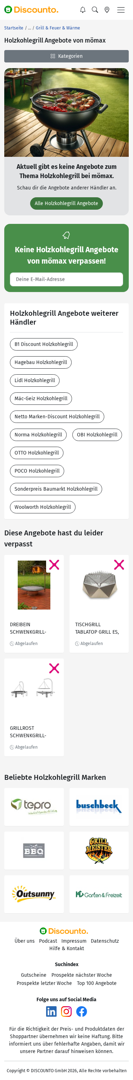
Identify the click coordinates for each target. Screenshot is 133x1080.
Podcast (48, 941)
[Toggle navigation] (121, 10)
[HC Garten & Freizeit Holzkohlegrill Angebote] (99, 894)
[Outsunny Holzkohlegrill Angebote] (34, 894)
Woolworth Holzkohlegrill (43, 507)
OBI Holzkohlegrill (97, 435)
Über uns (25, 941)
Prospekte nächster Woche (81, 975)
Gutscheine (33, 975)
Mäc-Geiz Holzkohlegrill (41, 399)
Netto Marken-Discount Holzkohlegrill (57, 417)
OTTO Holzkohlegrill (37, 453)
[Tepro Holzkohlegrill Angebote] (34, 807)
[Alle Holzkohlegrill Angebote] (66, 112)
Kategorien (70, 56)
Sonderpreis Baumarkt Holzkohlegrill (56, 489)
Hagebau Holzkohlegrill (41, 362)
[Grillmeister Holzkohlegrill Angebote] (99, 850)
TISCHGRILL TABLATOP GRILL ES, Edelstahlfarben (97, 629)
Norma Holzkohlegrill (38, 435)
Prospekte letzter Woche (44, 983)
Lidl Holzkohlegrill (35, 381)
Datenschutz (105, 941)
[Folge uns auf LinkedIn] (51, 1011)
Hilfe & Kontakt (66, 949)
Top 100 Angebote (97, 983)
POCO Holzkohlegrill (37, 471)
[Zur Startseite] (34, 10)
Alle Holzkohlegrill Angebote (66, 203)
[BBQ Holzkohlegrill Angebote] (34, 850)
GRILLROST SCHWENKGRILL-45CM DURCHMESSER (33, 732)
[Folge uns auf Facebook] (81, 1011)
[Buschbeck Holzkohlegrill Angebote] (99, 807)
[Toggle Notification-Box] (83, 10)
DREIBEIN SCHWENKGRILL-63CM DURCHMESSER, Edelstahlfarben (33, 629)
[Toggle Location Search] (107, 10)
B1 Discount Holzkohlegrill (44, 344)
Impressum (74, 941)
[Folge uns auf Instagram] (66, 1011)
